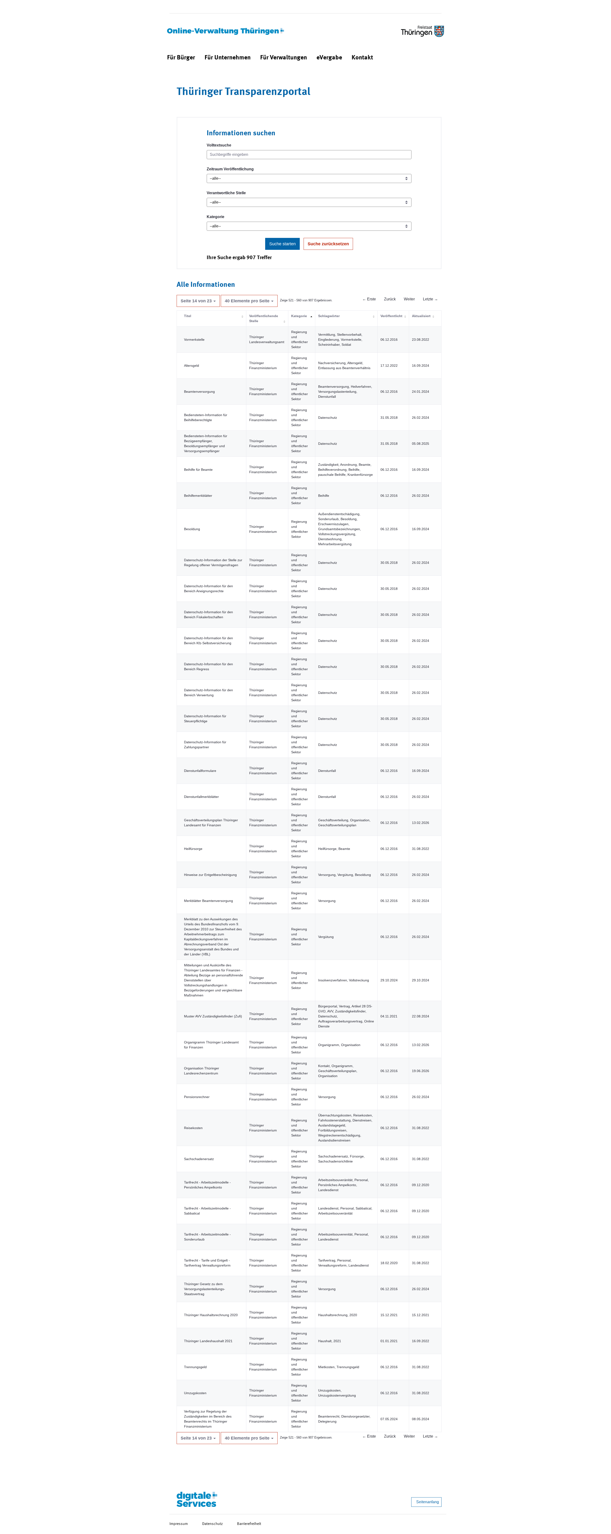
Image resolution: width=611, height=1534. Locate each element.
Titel (187, 316)
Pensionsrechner (197, 1097)
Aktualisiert (421, 316)
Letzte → (430, 299)
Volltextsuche (219, 145)
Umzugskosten (195, 1393)
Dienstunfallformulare (200, 771)
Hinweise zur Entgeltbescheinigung (210, 875)
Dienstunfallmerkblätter (201, 797)
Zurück (390, 299)
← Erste (369, 299)
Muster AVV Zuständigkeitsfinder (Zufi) (213, 1016)
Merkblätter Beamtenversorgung (208, 901)
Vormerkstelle (194, 339)
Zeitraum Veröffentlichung (230, 169)
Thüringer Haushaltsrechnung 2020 (211, 1315)
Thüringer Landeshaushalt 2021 (208, 1341)
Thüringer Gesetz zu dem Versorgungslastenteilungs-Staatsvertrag (204, 1289)
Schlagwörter (329, 316)
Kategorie (215, 217)
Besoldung (192, 529)
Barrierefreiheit (249, 1524)
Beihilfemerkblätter (198, 495)
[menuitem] (181, 58)
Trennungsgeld (195, 1367)
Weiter (409, 299)
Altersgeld (191, 365)
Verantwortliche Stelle (226, 193)
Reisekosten (193, 1128)
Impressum (178, 1524)
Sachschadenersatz (199, 1159)
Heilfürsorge (193, 849)
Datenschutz (212, 1524)
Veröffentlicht (391, 316)
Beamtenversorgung (199, 391)
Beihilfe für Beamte (198, 469)
